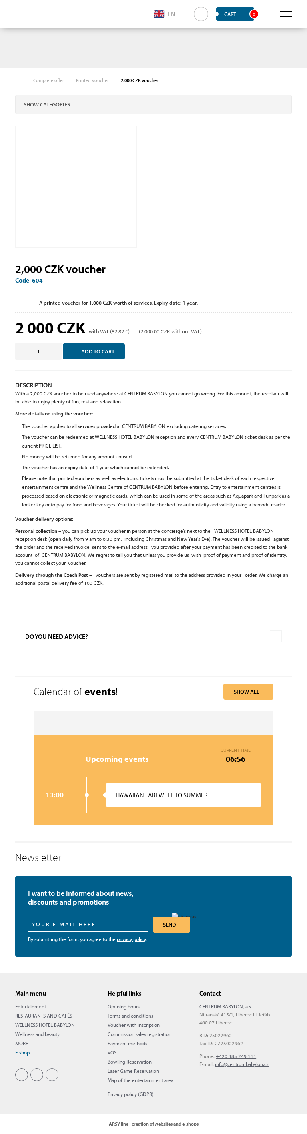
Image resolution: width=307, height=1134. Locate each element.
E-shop (22, 1052)
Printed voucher (92, 80)
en (171, 14)
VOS (112, 1052)
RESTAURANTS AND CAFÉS (43, 1015)
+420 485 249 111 (236, 1056)
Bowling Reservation (130, 1061)
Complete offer (48, 80)
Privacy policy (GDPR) (131, 1094)
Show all (246, 691)
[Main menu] (286, 14)
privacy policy (131, 939)
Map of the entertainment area (140, 1080)
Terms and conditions (130, 1015)
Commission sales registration (139, 1034)
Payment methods (127, 1043)
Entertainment (30, 1006)
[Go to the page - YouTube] (52, 1074)
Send (169, 924)
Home (19, 80)
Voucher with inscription (134, 1025)
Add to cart (97, 351)
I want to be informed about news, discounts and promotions (81, 898)
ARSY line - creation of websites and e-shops (154, 1124)
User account (268, 14)
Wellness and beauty (37, 1034)
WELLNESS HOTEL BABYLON (45, 1025)
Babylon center (28, 14)
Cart (239, 14)
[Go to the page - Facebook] (21, 1074)
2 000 (34, 327)
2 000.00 (149, 331)
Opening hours (124, 1006)
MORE (21, 1043)
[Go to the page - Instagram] (36, 1074)
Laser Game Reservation (133, 1071)
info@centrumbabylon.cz (242, 1064)
